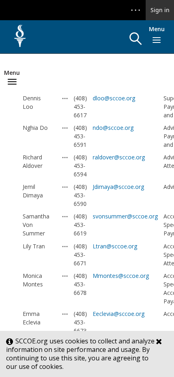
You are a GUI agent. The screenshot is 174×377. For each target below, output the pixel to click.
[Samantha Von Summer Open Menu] (65, 216)
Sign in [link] (160, 10)
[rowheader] (14, 106)
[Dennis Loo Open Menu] (65, 98)
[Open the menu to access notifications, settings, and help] (135, 10)
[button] (135, 38)
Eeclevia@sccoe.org (118, 314)
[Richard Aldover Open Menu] (65, 157)
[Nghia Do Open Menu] (65, 128)
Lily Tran (34, 246)
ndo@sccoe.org (113, 127)
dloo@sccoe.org (114, 98)
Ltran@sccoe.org (115, 246)
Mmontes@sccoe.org (121, 276)
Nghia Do (35, 127)
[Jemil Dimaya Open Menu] (65, 187)
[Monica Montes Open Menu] (65, 276)
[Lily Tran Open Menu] (65, 246)
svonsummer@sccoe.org (125, 216)
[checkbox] (12, 106)
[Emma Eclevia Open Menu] (65, 314)
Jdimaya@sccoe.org (118, 187)
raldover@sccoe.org (119, 157)
